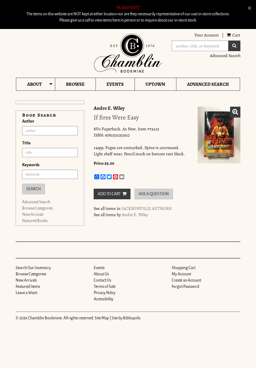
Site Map (102, 318)
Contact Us (102, 280)
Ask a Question (154, 194)
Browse (75, 84)
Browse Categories (37, 208)
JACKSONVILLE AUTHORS (146, 208)
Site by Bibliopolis (125, 318)
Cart (235, 35)
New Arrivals (32, 214)
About (34, 84)
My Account (181, 274)
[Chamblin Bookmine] (128, 53)
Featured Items (28, 286)
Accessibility (103, 299)
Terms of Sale (105, 286)
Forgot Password (185, 286)
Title (26, 143)
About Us (101, 274)
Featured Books (34, 221)
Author (28, 121)
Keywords (30, 165)
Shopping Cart (183, 268)
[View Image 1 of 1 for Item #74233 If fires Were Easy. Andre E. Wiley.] (219, 135)
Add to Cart (109, 194)
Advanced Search (225, 56)
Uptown (155, 84)
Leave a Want (26, 293)
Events (115, 84)
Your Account (206, 35)
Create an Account (186, 280)
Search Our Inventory (33, 268)
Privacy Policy (105, 293)
